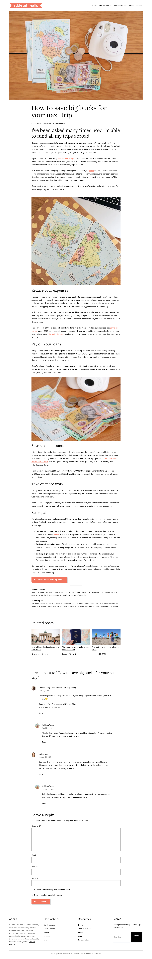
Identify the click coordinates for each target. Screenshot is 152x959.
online (56, 534)
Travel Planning (59, 123)
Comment (36, 826)
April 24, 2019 (47, 728)
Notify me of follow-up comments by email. (52, 889)
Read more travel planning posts (48, 579)
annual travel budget (66, 158)
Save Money (48, 123)
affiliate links (59, 592)
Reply (41, 713)
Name (34, 866)
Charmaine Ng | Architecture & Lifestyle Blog (57, 687)
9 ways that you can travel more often (105, 648)
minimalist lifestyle (55, 334)
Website (34, 878)
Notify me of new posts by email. (48, 895)
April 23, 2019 (44, 691)
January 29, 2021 (48, 789)
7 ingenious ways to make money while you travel (75, 648)
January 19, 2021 (45, 757)
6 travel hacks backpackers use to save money (45, 648)
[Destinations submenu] (110, 5)
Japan (91, 170)
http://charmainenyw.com (49, 707)
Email (34, 855)
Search (136, 935)
